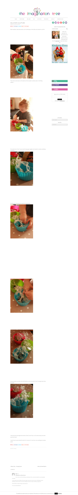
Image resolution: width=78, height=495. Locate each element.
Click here (57, 41)
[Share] (22, 26)
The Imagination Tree (39, 11)
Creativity (15, 448)
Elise (16, 473)
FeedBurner (62, 100)
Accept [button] (56, 493)
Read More (60, 493)
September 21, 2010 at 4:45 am (20, 475)
